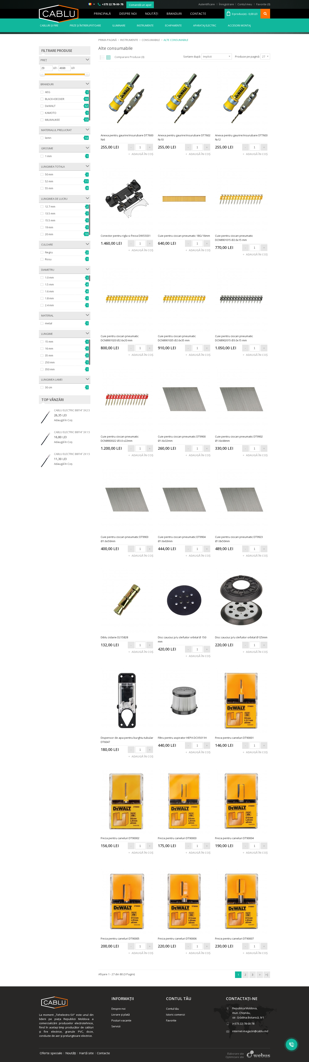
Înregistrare (226, 4)
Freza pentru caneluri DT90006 (177, 938)
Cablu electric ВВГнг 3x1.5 (72, 432)
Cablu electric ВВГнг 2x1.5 (72, 454)
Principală (102, 14)
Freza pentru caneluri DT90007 (234, 938)
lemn (48, 138)
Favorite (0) (263, 4)
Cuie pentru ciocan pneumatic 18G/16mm (184, 236)
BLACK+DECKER (54, 99)
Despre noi (128, 14)
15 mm (49, 341)
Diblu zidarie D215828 (114, 637)
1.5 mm (49, 284)
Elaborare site (235, 1053)
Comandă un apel (140, 5)
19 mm (49, 227)
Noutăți (70, 1053)
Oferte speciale (51, 1053)
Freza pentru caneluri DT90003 (177, 838)
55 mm (49, 188)
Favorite (171, 1020)
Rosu (48, 259)
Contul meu (245, 4)
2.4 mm (49, 305)
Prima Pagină (107, 40)
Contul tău (172, 1009)
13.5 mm (50, 213)
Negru (49, 252)
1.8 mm (49, 298)
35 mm (49, 355)
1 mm (48, 156)
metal (48, 323)
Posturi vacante (121, 1020)
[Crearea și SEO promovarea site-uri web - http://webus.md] (258, 1057)
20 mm (49, 234)
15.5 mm (50, 220)
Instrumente (129, 40)
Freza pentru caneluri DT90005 (120, 938)
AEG (47, 92)
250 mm (50, 362)
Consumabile (151, 40)
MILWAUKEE (52, 120)
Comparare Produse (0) (129, 57)
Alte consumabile (176, 40)
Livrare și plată (120, 1014)
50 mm (49, 174)
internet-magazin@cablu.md (250, 1031)
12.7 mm (50, 206)
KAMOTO (50, 113)
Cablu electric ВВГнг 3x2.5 (72, 410)
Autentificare (206, 4)
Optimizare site (235, 1057)
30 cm (48, 387)
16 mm (49, 348)
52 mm (49, 181)
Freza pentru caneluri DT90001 (234, 738)
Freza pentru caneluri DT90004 (234, 838)
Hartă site (86, 1053)
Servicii (115, 1026)
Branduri (174, 14)
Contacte (198, 14)
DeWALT (50, 106)
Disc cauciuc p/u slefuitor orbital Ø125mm (241, 637)
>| (266, 975)
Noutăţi (151, 14)
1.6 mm (49, 291)
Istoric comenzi (175, 1014)
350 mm (50, 369)
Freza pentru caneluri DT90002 (120, 838)
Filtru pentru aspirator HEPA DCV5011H (182, 738)
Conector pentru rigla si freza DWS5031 (126, 236)
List (101, 57)
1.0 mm (49, 277)
